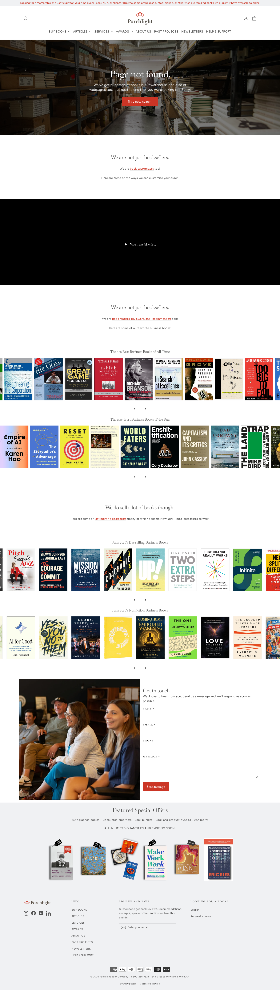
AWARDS (123, 31)
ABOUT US (143, 31)
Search (194, 909)
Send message (156, 787)
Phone (148, 740)
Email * (149, 724)
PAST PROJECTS (166, 31)
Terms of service (150, 984)
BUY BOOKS (58, 31)
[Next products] (146, 409)
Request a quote (200, 916)
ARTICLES (80, 31)
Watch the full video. (143, 244)
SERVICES (102, 31)
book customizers (142, 168)
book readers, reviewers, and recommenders (141, 318)
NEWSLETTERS (192, 31)
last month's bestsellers (110, 519)
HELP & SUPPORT (218, 31)
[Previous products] (134, 409)
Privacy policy (128, 984)
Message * (151, 756)
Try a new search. (140, 101)
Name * (148, 708)
